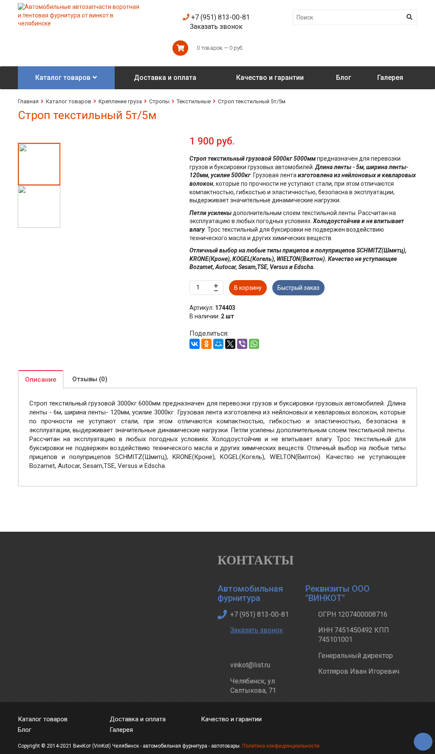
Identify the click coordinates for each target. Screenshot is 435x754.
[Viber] (242, 344)
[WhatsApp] (254, 344)
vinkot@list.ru (250, 665)
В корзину (248, 287)
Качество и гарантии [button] (270, 78)
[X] (230, 344)
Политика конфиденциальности (280, 746)
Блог (24, 730)
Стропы (159, 101)
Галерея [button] (390, 78)
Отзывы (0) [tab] (89, 379)
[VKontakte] (340, 726)
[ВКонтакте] (194, 344)
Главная (28, 101)
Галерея (121, 730)
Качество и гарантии (231, 719)
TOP (420, 739)
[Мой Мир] (218, 344)
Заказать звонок (216, 27)
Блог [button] (343, 78)
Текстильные (194, 101)
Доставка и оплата (138, 719)
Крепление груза (120, 101)
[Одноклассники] (206, 344)
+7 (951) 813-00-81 (219, 17)
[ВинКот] (80, 6)
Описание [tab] (40, 379)
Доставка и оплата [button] (165, 78)
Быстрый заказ (298, 287)
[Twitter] (320, 726)
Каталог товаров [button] (62, 78)
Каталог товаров (68, 101)
